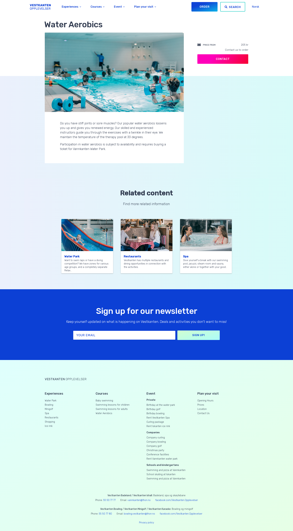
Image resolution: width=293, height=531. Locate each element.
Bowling (49, 404)
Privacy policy (146, 522)
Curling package (155, 422)
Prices (200, 404)
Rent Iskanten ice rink (158, 426)
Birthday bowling (155, 413)
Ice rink (49, 426)
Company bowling (156, 441)
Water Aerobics (104, 413)
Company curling (155, 437)
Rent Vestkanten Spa (158, 417)
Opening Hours (205, 400)
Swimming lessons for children (113, 404)
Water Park (72, 256)
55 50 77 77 (109, 500)
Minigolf (49, 409)
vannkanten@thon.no (139, 500)
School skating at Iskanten (160, 474)
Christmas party (155, 450)
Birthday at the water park (160, 405)
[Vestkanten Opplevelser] (40, 7)
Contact (223, 59)
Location (202, 409)
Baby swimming (104, 400)
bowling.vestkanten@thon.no (139, 513)
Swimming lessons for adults (112, 409)
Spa (185, 256)
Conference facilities (157, 454)
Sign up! (198, 335)
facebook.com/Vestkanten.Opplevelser (176, 500)
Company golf (154, 446)
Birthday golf (153, 409)
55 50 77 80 (105, 513)
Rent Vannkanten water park (162, 458)
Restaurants (132, 256)
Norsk (255, 6)
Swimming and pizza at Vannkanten (165, 470)
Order (204, 6)
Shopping (50, 421)
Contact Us (203, 413)
